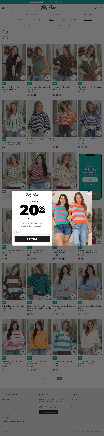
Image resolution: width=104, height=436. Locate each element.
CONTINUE (32, 239)
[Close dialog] (89, 193)
